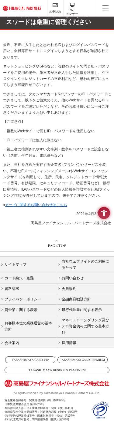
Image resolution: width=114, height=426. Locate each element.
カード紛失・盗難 (19, 278)
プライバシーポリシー (23, 299)
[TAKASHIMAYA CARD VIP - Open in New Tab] (31, 359)
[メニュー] (105, 8)
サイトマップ (15, 264)
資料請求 (12, 289)
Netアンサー (72, 11)
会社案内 (12, 343)
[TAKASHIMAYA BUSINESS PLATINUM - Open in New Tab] (57, 370)
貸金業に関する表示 (21, 310)
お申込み (55, 11)
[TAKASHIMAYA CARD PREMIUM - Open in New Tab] (83, 359)
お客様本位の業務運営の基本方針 (28, 326)
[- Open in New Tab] (100, 416)
